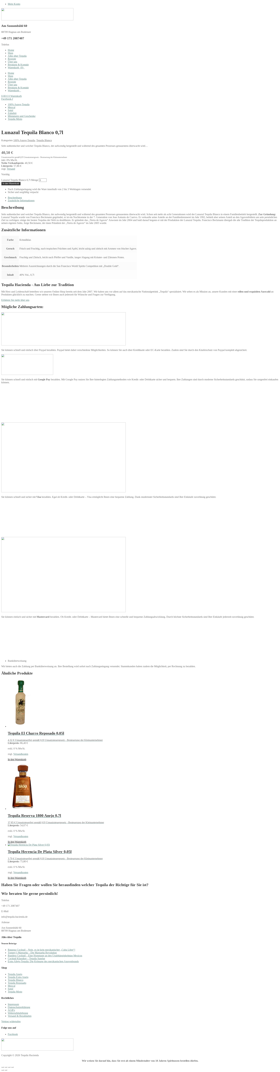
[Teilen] (9, 1067)
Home (11, 50)
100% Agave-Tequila (18, 104)
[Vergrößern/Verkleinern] (2, 1067)
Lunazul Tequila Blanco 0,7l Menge (19, 180)
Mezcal (11, 107)
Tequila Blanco (44, 140)
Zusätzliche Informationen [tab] (21, 200)
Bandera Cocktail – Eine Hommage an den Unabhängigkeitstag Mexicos (45, 955)
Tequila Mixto (15, 119)
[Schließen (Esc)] (12, 1067)
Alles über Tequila (17, 56)
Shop (10, 53)
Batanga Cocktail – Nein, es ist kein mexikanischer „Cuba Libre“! (41, 949)
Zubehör (12, 113)
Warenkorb (15, 67)
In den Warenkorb (11, 183)
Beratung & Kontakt (18, 64)
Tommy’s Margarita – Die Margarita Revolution (32, 952)
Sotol (10, 110)
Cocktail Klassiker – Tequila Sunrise (26, 958)
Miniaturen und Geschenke (21, 116)
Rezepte (12, 58)
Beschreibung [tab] (15, 197)
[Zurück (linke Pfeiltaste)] (2, 1070)
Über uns (12, 61)
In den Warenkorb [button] (17, 759)
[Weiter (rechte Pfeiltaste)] (6, 1070)
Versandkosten (20, 754)
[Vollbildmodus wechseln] (6, 1067)
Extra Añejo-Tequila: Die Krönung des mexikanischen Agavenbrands (43, 961)
